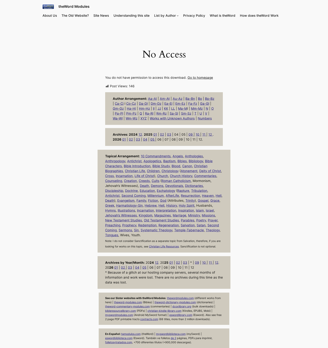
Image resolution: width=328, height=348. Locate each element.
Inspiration (186, 210)
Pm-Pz (131, 113)
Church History (181, 176)
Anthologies (194, 156)
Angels (178, 156)
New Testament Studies (123, 220)
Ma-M (182, 108)
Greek (109, 205)
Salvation (188, 225)
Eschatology (166, 191)
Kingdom (145, 215)
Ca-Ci (119, 104)
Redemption (147, 225)
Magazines (162, 215)
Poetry (201, 220)
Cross (109, 176)
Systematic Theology (156, 230)
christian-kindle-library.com (164, 310)
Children (153, 171)
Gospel (203, 200)
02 (162, 134)
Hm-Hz (144, 108)
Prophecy (129, 225)
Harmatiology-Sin (129, 205)
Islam (200, 210)
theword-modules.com (128, 302)
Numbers (205, 118)
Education (147, 191)
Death (144, 186)
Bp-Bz (209, 99)
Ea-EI (168, 104)
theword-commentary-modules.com (127, 306)
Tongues (111, 235)
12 (140, 134)
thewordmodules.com (180, 298)
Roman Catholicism (176, 181)
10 (198, 134)
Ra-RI (149, 113)
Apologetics (152, 161)
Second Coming (133, 196)
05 (152, 139)
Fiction (153, 200)
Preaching (112, 225)
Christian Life (135, 171)
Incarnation (124, 176)
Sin (136, 230)
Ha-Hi (131, 108)
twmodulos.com (131, 333)
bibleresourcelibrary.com (120, 310)
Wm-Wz (131, 118)
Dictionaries (194, 186)
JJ (159, 108)
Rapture (183, 191)
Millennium (155, 196)
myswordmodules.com (119, 315)
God (163, 200)
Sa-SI (174, 113)
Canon (187, 166)
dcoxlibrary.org (181, 306)
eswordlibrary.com (180, 315)
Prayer (213, 220)
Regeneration (168, 225)
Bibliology (196, 161)
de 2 (173, 338)
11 (204, 134)
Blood (176, 166)
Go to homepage (200, 78)
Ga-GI (204, 104)
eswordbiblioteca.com (118, 338)
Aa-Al (152, 99)
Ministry (194, 215)
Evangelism (126, 200)
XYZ (143, 118)
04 (145, 139)
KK (166, 108)
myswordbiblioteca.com (171, 333)
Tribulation (199, 191)
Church (162, 176)
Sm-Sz (186, 113)
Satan (201, 225)
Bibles (182, 161)
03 (169, 134)
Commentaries (205, 176)
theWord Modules (73, 6)
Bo (200, 99)
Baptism (169, 161)
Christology (170, 171)
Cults (155, 181)
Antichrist (134, 161)
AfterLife (172, 196)
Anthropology (115, 161)
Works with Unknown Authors (172, 118)
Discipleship (114, 191)
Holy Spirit (186, 205)
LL (173, 108)
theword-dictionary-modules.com (175, 302)
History (171, 205)
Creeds (144, 181)
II (154, 108)
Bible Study (161, 166)
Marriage (179, 215)
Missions (208, 215)
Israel (210, 210)
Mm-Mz (197, 108)
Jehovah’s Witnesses (121, 215)
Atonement (189, 171)
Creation (130, 181)
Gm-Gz (118, 108)
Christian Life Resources (164, 246)
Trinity (190, 200)
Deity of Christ (210, 171)
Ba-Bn (190, 99)
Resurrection (190, 196)
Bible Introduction (137, 166)
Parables (187, 220)
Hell (219, 196)
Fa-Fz (192, 104)
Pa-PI (119, 113)
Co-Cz (131, 104)
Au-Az (177, 99)
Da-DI (143, 104)
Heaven (208, 196)
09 (191, 134)
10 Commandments (156, 156)
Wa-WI (118, 118)
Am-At (165, 99)
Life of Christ (144, 176)
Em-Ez (180, 104)
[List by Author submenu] (178, 16)
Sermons (125, 230)
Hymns (110, 210)
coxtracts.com (149, 319)
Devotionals (174, 186)
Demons (157, 186)
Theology (213, 230)
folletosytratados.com (118, 342)
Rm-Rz (161, 113)
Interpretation (166, 210)
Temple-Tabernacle (189, 230)
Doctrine (131, 191)
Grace (214, 200)
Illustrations (126, 210)
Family (141, 200)
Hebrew (151, 205)
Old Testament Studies (161, 220)
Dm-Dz (156, 104)
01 (155, 134)
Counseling (113, 181)
